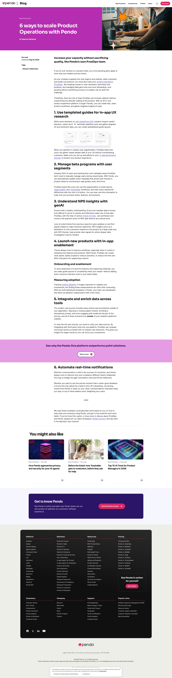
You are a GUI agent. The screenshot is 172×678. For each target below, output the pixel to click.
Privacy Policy (71, 652)
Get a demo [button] (165, 3)
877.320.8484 (105, 652)
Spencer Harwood (29, 39)
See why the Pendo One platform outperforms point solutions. (86, 345)
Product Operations (30, 69)
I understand (86, 674)
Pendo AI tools (89, 216)
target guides (60, 190)
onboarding (75, 190)
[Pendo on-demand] (157, 3)
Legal (64, 652)
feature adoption (69, 285)
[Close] (120, 668)
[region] (86, 672)
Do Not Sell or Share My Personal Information (66, 674)
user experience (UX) (84, 122)
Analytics (29, 541)
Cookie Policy (102, 671)
